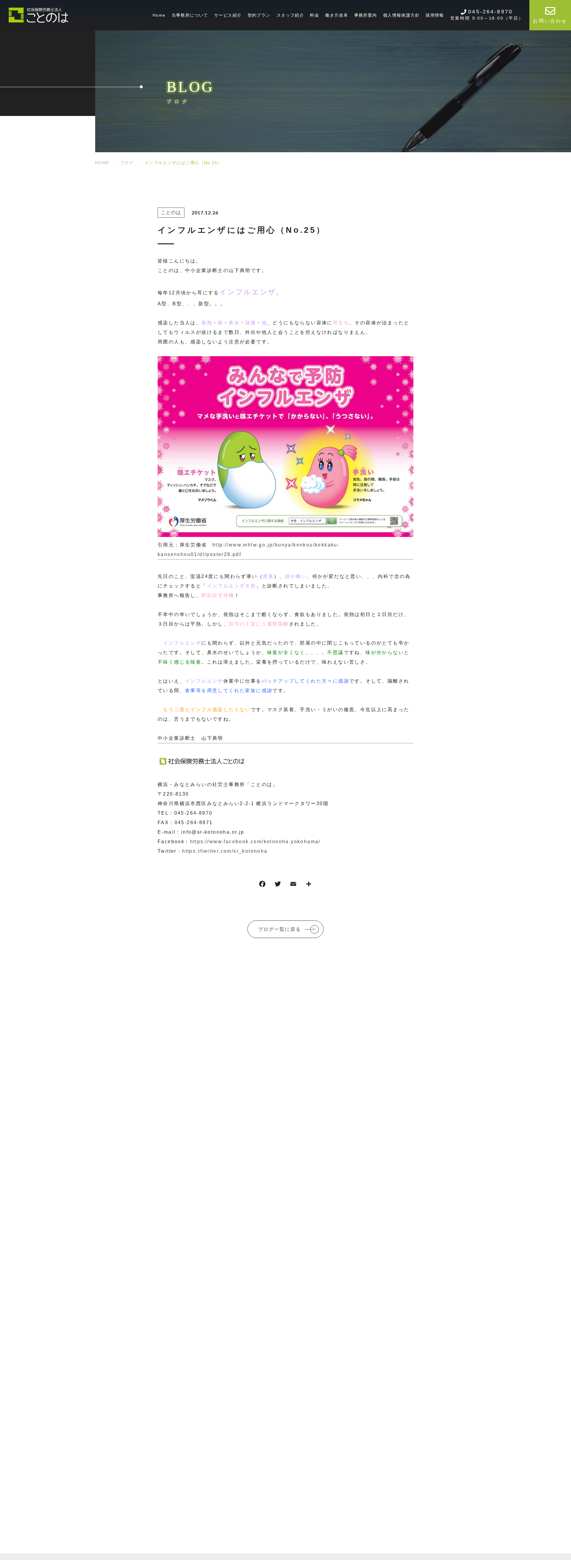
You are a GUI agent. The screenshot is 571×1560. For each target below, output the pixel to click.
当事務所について (190, 15)
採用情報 (435, 15)
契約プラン (259, 15)
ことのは (171, 212)
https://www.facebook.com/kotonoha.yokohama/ (255, 841)
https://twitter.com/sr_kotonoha (224, 851)
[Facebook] (262, 885)
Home (159, 15)
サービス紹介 (227, 15)
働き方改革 (336, 15)
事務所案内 (365, 15)
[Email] (293, 885)
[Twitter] (278, 885)
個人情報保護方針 (401, 15)
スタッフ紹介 (290, 15)
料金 (314, 15)
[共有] (308, 885)
